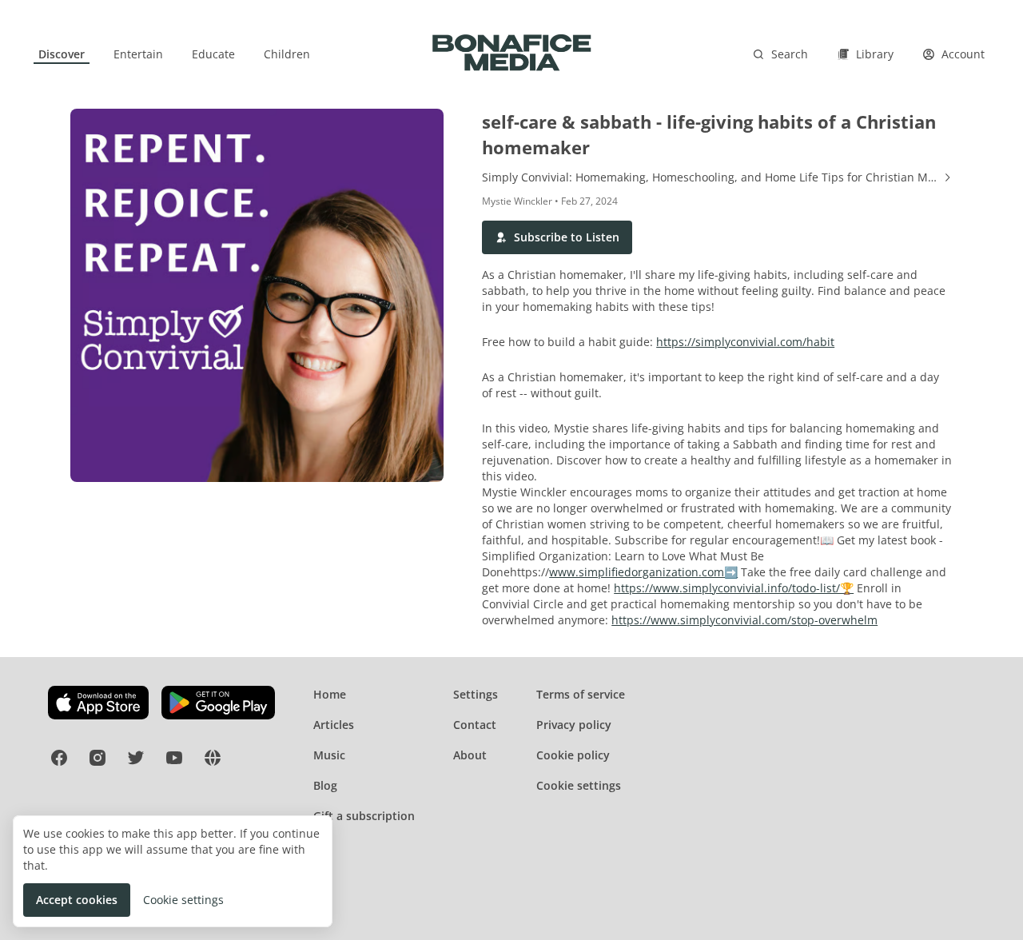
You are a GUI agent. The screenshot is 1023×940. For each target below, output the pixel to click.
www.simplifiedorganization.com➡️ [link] (643, 572)
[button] (557, 237)
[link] (61, 54)
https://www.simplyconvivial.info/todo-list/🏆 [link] (734, 587)
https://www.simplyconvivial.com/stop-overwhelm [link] (744, 619)
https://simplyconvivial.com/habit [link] (745, 341)
